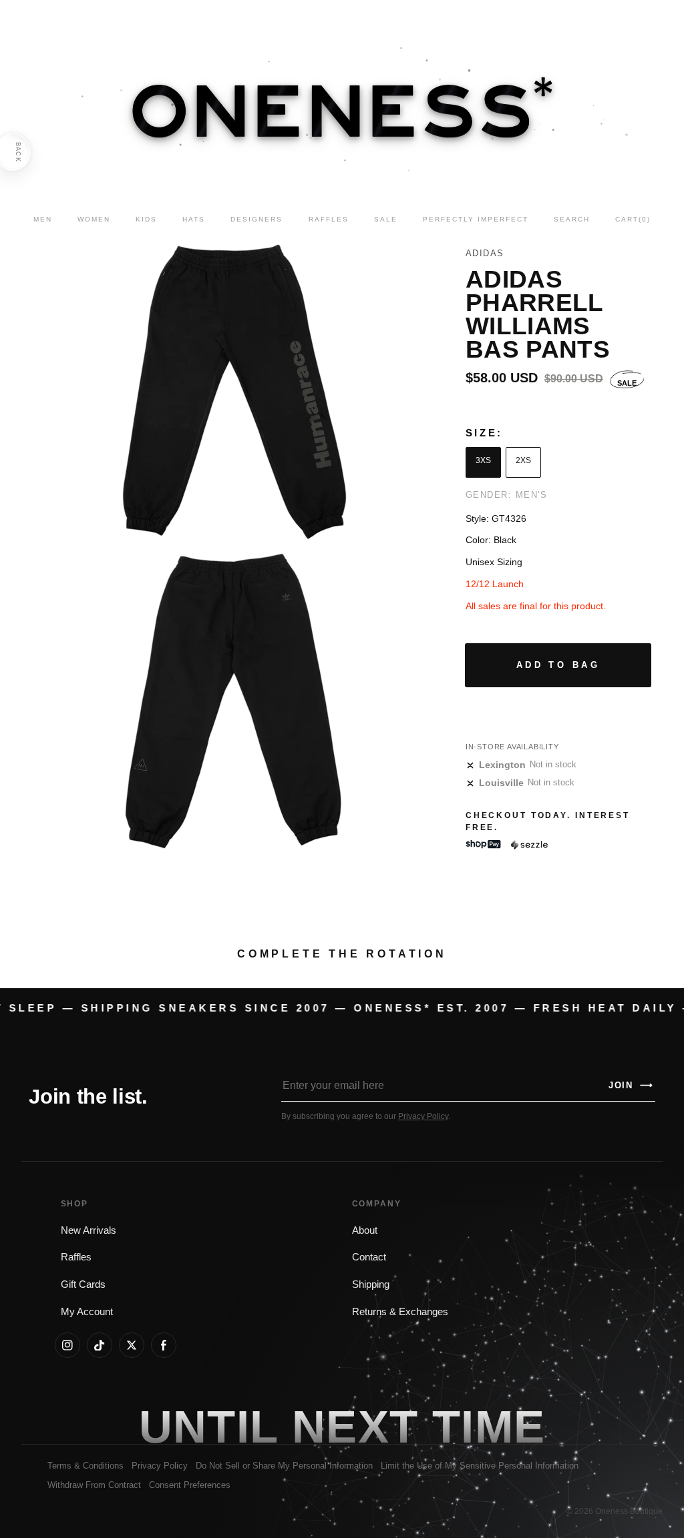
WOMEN (93, 219)
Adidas (485, 253)
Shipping (370, 1284)
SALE (385, 219)
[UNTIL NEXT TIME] (489, 1426)
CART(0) (633, 219)
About (364, 1230)
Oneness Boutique (629, 1511)
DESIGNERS (256, 219)
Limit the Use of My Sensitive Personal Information (479, 1466)
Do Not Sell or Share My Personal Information (284, 1466)
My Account (87, 1311)
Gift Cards (83, 1284)
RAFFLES (329, 219)
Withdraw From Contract (94, 1485)
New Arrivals (88, 1230)
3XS (483, 460)
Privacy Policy (423, 1116)
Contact (369, 1257)
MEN (42, 219)
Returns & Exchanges (400, 1311)
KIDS (146, 219)
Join (631, 1085)
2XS (523, 460)
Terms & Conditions (85, 1466)
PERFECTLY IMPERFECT (475, 219)
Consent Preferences (189, 1485)
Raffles (76, 1257)
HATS (193, 219)
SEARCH (572, 219)
